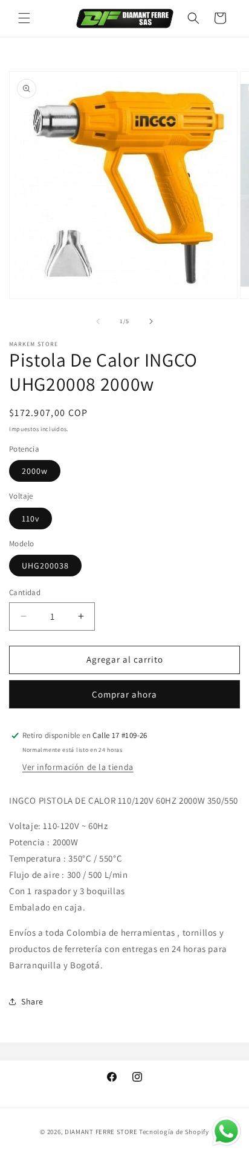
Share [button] (32, 1001)
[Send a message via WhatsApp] (226, 1131)
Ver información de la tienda (78, 766)
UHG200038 (45, 565)
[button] (24, 18)
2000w (35, 470)
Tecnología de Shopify (174, 1131)
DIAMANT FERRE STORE (101, 1131)
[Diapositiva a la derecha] (151, 321)
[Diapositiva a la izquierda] (98, 321)
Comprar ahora (124, 694)
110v (30, 518)
